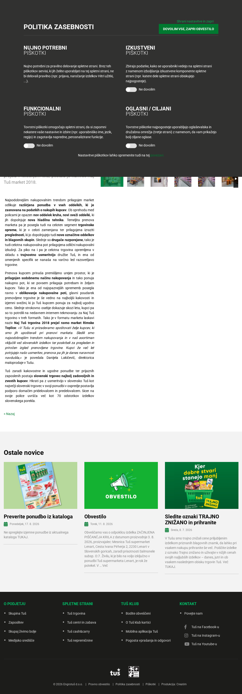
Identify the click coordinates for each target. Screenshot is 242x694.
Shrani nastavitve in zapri (195, 21)
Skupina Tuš (17, 613)
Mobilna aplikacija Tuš (142, 631)
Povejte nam (193, 613)
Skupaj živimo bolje (22, 631)
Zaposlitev (16, 622)
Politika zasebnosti (128, 684)
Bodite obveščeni (138, 613)
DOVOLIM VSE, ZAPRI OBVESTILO (188, 29)
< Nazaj (9, 414)
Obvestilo (95, 517)
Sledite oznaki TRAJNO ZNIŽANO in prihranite (192, 519)
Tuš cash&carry (78, 631)
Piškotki (151, 684)
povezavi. (157, 155)
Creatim (182, 684)
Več (105, 565)
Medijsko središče (21, 640)
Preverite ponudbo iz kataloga (38, 517)
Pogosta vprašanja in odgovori (148, 640)
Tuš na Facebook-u (205, 627)
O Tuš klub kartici (138, 622)
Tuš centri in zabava (81, 622)
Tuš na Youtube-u (204, 644)
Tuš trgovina (76, 613)
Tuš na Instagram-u (205, 635)
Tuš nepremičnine (80, 640)
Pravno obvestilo (99, 684)
